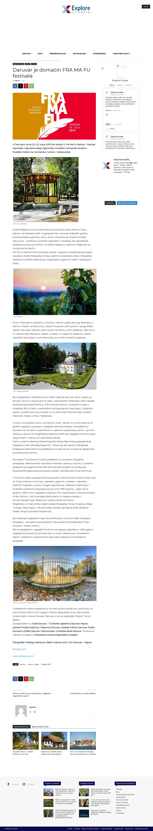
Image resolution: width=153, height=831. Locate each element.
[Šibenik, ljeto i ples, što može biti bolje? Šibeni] (134, 179)
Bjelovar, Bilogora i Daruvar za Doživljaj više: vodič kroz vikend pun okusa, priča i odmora (65, 792)
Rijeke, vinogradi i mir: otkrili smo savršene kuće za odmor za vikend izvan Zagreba (65, 801)
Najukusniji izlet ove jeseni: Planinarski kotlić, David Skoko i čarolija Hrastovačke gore (101, 792)
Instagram (30, 784)
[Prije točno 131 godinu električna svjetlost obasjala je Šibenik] (84, 814)
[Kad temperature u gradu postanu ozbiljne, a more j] (108, 195)
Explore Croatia (120, 80)
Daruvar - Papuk (33, 664)
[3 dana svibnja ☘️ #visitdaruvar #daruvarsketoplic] (134, 187)
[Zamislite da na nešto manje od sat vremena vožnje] (108, 187)
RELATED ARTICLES (21, 727)
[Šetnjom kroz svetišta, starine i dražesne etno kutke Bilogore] (54, 741)
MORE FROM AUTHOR (40, 727)
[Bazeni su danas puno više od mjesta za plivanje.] (121, 179)
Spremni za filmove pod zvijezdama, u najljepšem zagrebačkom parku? (32, 694)
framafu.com (19, 649)
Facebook (15, 784)
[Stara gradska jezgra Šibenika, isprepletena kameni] (108, 179)
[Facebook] (15, 86)
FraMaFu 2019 (45, 664)
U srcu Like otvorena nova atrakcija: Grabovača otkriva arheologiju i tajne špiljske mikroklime (101, 802)
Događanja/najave (25, 61)
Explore (17, 80)
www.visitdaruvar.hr (23, 656)
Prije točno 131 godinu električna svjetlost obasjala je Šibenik (101, 812)
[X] (20, 86)
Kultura (34, 64)
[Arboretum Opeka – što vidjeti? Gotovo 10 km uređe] (121, 187)
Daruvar (22, 664)
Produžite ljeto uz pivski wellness (83, 693)
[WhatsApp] (31, 86)
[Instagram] (36, 712)
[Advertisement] (76, 32)
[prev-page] (14, 758)
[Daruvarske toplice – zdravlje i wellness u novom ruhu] (26, 741)
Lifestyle (27, 64)
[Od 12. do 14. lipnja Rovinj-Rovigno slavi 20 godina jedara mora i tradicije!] (83, 741)
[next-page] (17, 758)
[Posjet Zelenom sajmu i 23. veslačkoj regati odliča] (121, 195)
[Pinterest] (26, 86)
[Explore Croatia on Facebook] (121, 73)
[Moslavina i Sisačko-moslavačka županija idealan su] (134, 195)
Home (15, 61)
